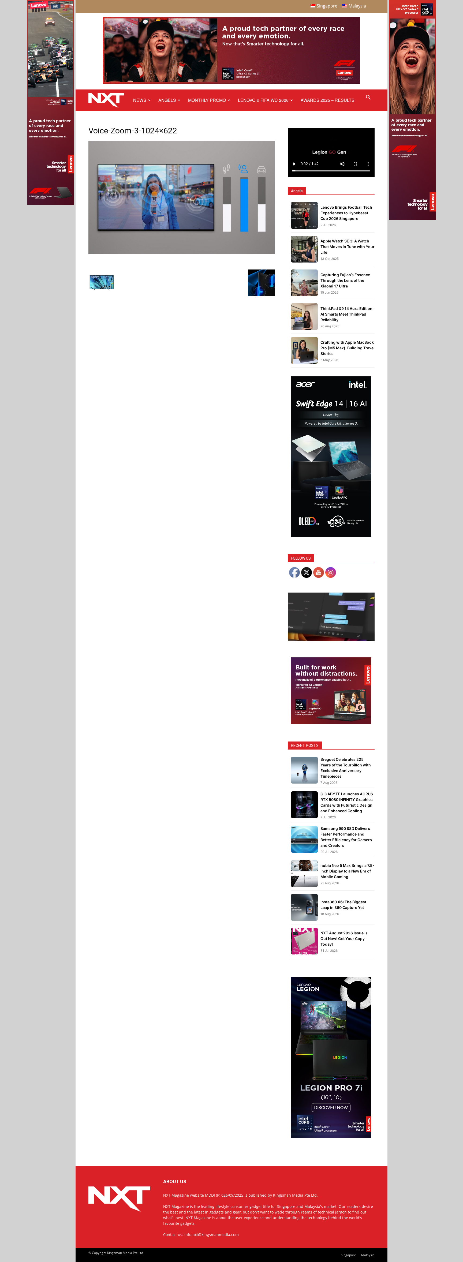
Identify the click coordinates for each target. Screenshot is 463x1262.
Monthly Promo (207, 100)
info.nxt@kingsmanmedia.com (211, 1234)
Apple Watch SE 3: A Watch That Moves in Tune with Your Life (347, 246)
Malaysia (368, 1255)
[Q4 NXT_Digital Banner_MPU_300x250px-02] (331, 722)
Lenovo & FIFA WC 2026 (263, 100)
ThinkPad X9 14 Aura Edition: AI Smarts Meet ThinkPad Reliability (347, 314)
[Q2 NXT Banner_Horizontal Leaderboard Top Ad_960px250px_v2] (231, 83)
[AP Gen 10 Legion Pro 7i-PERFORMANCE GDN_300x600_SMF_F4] (331, 1136)
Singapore (348, 1255)
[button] (368, 97)
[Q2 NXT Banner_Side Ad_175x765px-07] (50, 203)
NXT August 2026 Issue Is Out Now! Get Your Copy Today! (344, 938)
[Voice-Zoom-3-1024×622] (181, 252)
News (139, 100)
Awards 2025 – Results (327, 100)
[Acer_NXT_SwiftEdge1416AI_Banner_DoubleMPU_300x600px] (331, 535)
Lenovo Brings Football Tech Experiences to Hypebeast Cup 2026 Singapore (346, 213)
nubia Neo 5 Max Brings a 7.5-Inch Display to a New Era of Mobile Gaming (347, 871)
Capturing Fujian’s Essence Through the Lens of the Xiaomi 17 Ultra (345, 280)
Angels (167, 100)
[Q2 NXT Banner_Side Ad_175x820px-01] (412, 218)
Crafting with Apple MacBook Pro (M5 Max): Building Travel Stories (347, 348)
